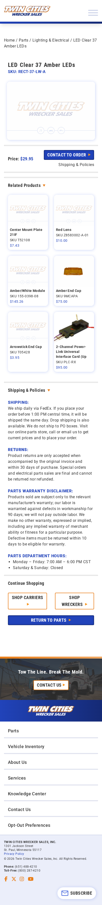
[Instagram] (21, 878)
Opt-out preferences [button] (29, 825)
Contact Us (49, 685)
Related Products (24, 185)
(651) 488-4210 (26, 866)
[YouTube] (30, 878)
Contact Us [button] (19, 809)
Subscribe (81, 893)
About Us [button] (17, 762)
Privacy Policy (14, 854)
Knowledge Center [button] (27, 793)
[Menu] (93, 13)
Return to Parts (49, 620)
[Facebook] (5, 878)
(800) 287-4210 (29, 870)
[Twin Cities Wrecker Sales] (27, 11)
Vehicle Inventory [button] (26, 746)
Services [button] (17, 778)
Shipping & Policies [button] (76, 164)
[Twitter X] (13, 878)
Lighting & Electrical (50, 40)
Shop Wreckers (73, 601)
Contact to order (67, 154)
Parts (23, 40)
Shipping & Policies (26, 390)
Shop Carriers (27, 597)
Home (9, 40)
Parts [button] (13, 730)
